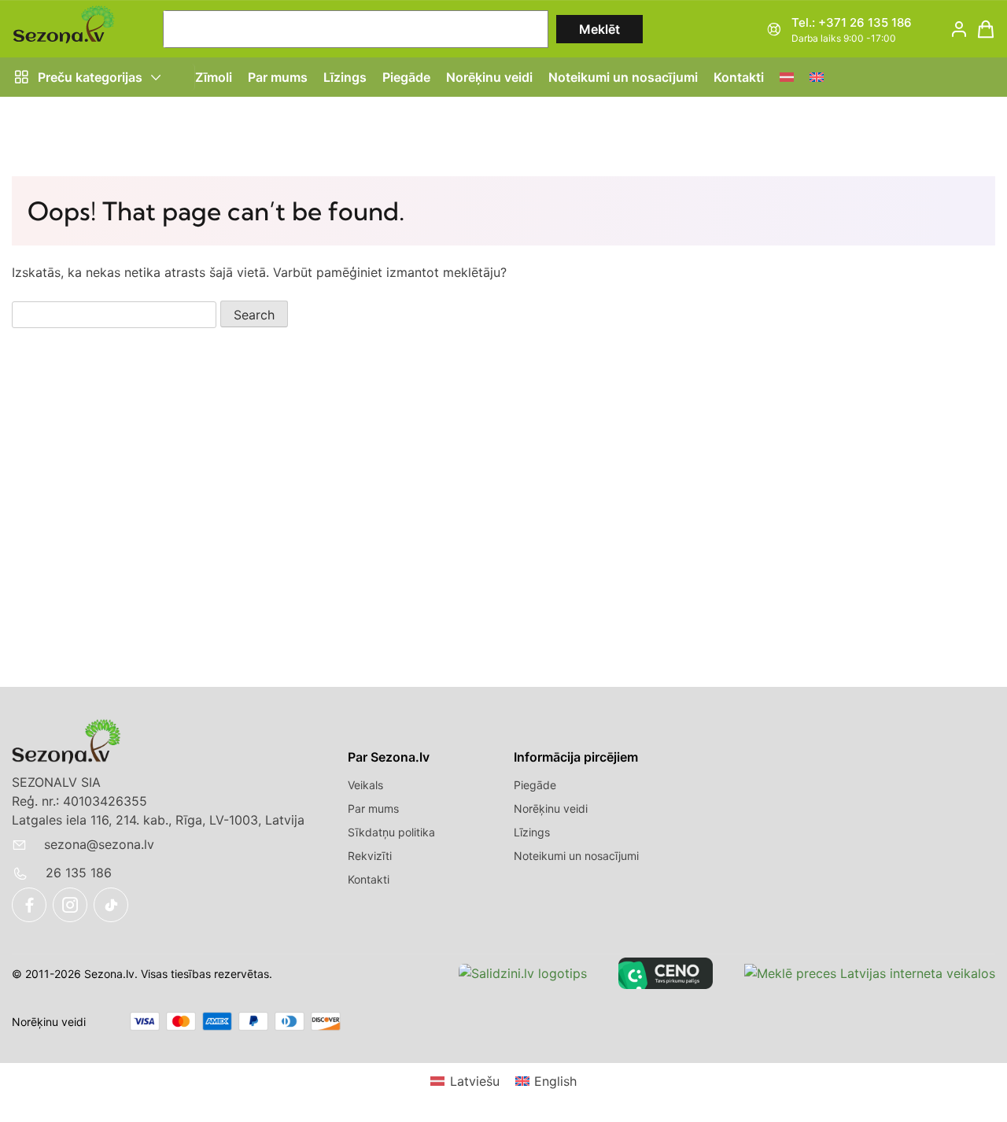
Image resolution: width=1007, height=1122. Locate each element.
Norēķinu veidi (489, 77)
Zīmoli (213, 77)
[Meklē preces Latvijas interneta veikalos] (869, 973)
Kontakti (739, 77)
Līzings (345, 77)
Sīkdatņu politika (391, 832)
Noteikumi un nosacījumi (623, 77)
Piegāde (406, 77)
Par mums (278, 77)
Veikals (365, 785)
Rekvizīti (370, 855)
